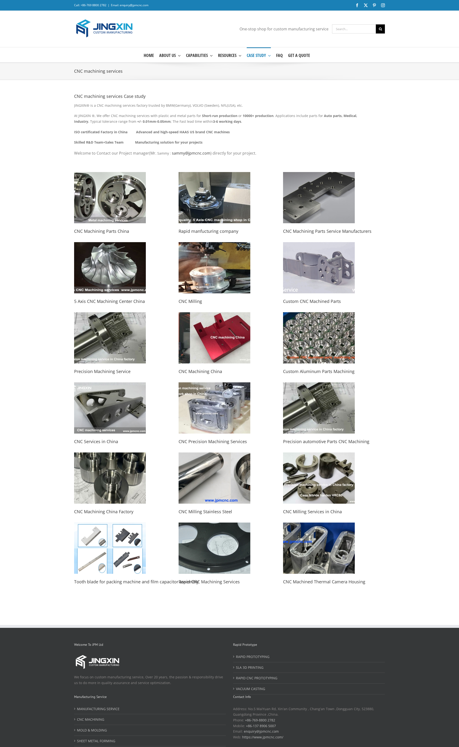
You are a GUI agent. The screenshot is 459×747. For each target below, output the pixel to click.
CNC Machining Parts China (101, 231)
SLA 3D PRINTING (249, 667)
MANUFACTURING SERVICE (98, 709)
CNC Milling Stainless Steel (205, 511)
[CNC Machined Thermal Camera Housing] (319, 525)
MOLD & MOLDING (92, 730)
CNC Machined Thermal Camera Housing (324, 582)
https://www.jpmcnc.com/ (262, 737)
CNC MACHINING (90, 719)
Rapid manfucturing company (208, 231)
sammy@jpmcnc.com (191, 153)
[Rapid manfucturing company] (214, 175)
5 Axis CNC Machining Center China (109, 301)
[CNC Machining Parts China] (110, 175)
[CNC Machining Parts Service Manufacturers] (319, 175)
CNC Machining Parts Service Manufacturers (327, 231)
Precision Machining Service (102, 371)
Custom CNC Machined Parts (312, 301)
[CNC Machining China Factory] (110, 455)
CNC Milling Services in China (312, 511)
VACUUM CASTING (250, 688)
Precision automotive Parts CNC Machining (326, 441)
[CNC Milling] (214, 245)
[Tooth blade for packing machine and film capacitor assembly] (110, 525)
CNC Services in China (96, 441)
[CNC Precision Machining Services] (214, 385)
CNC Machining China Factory (103, 511)
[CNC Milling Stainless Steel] (214, 455)
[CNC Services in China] (110, 385)
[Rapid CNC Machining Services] (214, 525)
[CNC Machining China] (214, 315)
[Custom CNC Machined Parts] (319, 245)
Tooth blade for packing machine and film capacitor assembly (136, 582)
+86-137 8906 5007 (261, 726)
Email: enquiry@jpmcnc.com (129, 5)
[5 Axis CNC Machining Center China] (110, 245)
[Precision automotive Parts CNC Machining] (319, 385)
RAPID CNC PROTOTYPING (256, 678)
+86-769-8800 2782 (260, 720)
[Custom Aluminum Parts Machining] (319, 315)
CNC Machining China (200, 371)
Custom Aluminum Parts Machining (319, 371)
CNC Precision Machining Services (213, 441)
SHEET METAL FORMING (96, 741)
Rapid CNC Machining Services (209, 582)
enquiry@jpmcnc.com (261, 731)
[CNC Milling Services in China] (319, 455)
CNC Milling (190, 301)
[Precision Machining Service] (110, 315)
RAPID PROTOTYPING (252, 656)
